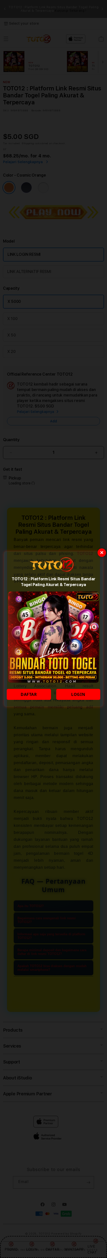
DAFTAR (29, 694)
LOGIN (78, 694)
